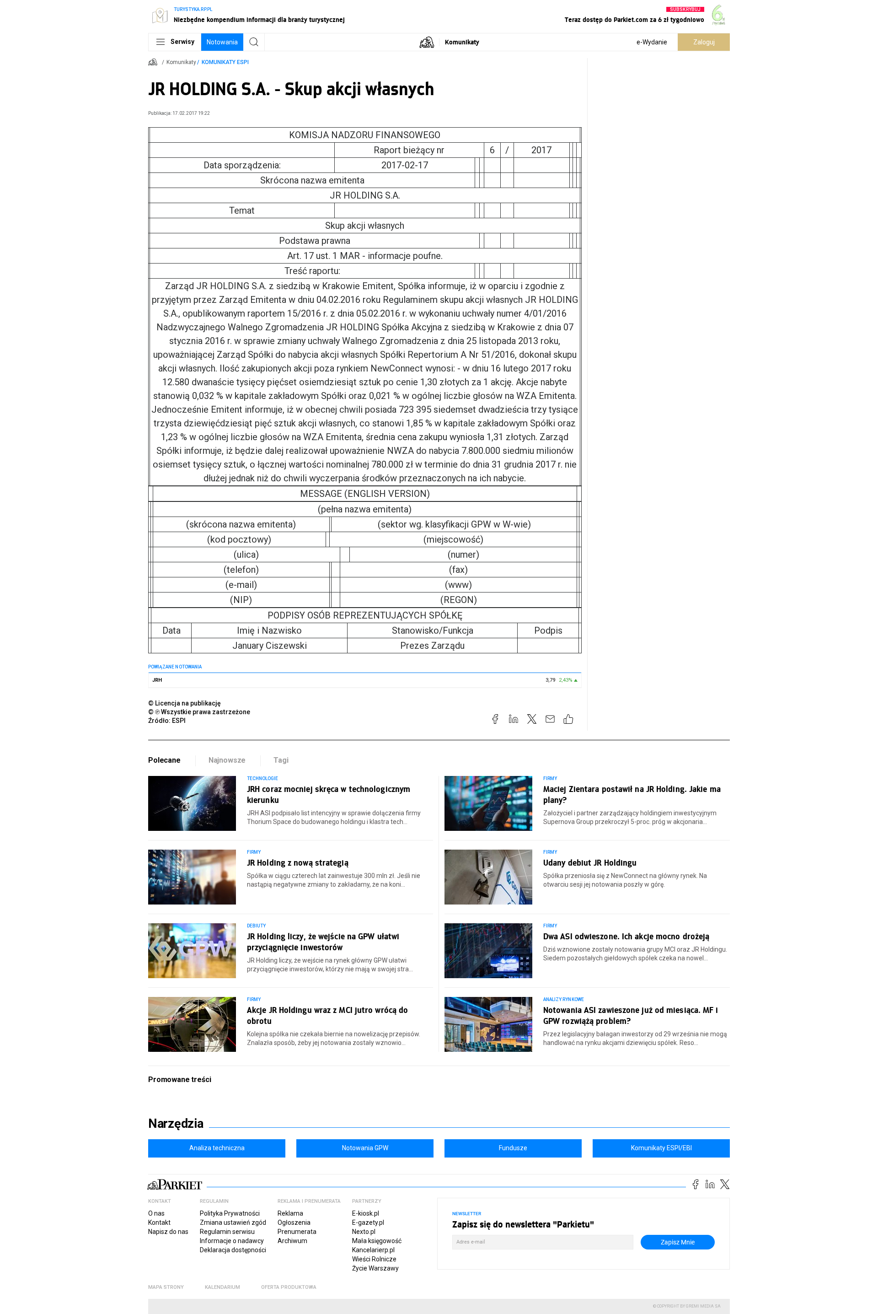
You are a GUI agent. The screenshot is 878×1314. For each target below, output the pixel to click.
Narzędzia (175, 1123)
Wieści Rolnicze (374, 1259)
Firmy (550, 778)
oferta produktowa (288, 1287)
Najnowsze (227, 760)
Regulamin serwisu (227, 1231)
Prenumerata (297, 1231)
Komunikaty (462, 42)
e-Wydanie (652, 42)
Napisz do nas (168, 1231)
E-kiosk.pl (365, 1213)
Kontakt (159, 1222)
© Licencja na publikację (184, 703)
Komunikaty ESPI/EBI (661, 1148)
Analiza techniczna (217, 1148)
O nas (156, 1213)
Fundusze (513, 1148)
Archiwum (292, 1240)
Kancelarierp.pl (373, 1250)
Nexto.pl (363, 1231)
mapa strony (166, 1287)
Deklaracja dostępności (233, 1250)
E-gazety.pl (368, 1222)
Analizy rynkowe (563, 999)
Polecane (164, 760)
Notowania (222, 42)
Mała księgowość (377, 1240)
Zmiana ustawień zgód (233, 1222)
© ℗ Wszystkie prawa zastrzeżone (199, 712)
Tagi (280, 760)
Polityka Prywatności (230, 1213)
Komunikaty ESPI (225, 62)
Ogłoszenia (294, 1222)
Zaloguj (704, 42)
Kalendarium (222, 1287)
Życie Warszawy (375, 1268)
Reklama (290, 1213)
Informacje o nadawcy (232, 1240)
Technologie (262, 778)
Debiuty (256, 925)
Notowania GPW (365, 1148)
